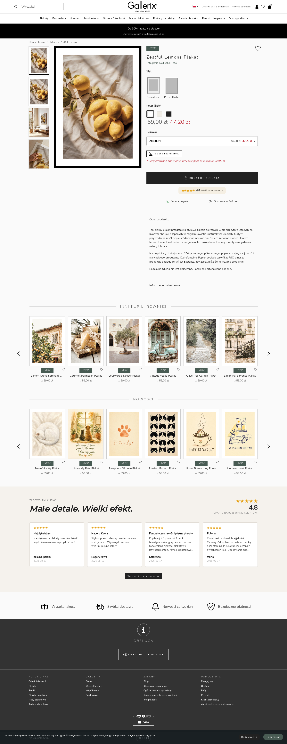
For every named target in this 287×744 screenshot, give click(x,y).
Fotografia (152, 63)
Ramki (205, 18)
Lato (174, 63)
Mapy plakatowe (139, 18)
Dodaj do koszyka (204, 178)
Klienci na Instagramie (155, 686)
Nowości (75, 18)
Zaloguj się (207, 681)
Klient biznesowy (210, 699)
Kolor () (153, 106)
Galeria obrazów (188, 18)
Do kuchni (164, 63)
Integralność (150, 699)
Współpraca (92, 690)
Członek (205, 695)
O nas (89, 681)
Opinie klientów (94, 686)
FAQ (203, 690)
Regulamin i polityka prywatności (161, 695)
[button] (16, 6)
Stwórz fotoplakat (114, 18)
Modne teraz (91, 18)
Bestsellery (59, 18)
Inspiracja (219, 18)
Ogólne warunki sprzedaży (157, 690)
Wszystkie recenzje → (143, 576)
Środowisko (92, 695)
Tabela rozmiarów (166, 153)
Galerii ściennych (37, 681)
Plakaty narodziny (164, 18)
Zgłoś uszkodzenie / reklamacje (217, 704)
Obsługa (205, 686)
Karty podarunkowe (146, 654)
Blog (146, 681)
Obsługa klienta (238, 18)
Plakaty (43, 18)
